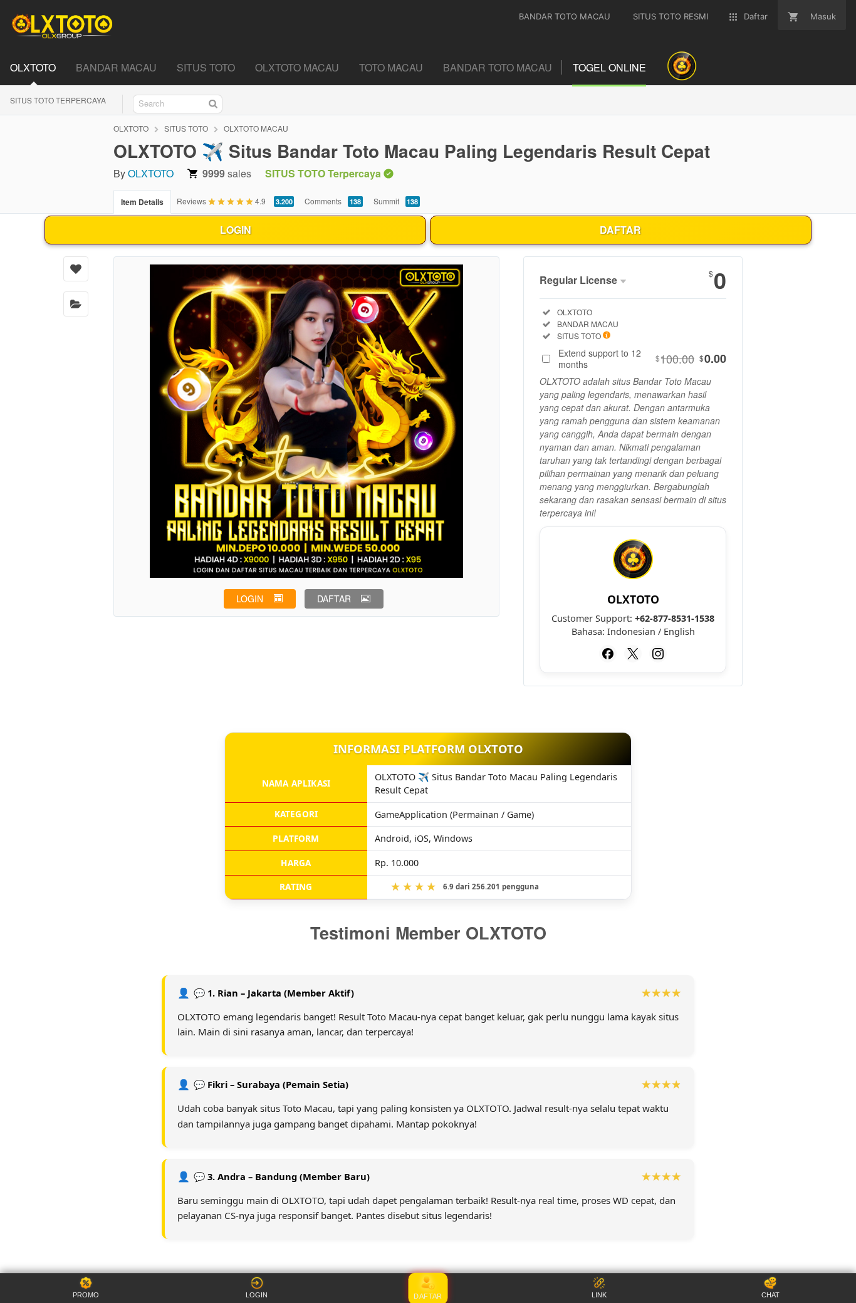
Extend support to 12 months (642, 358)
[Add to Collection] (75, 304)
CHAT (770, 1295)
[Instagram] (658, 653)
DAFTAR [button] (334, 598)
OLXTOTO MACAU (256, 128)
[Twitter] (633, 653)
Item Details (142, 201)
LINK (599, 1295)
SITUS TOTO (186, 128)
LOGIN (235, 229)
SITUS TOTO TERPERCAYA (58, 100)
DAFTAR (620, 229)
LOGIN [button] (249, 598)
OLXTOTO (131, 128)
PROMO (86, 1295)
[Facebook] (608, 653)
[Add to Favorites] (75, 268)
